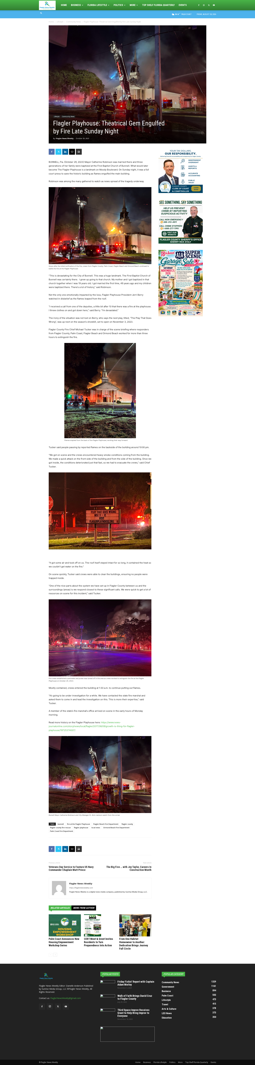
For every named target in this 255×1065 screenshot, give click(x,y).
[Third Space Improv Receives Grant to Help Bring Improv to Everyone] (107, 1014)
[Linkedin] (65, 152)
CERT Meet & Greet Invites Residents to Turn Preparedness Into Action (98, 942)
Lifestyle (60, 21)
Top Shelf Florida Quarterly (158, 5)
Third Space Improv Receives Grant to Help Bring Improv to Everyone (133, 1012)
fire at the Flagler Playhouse (78, 824)
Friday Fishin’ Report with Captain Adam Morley (135, 983)
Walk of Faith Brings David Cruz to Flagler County (134, 997)
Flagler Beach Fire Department (105, 824)
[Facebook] (199, 5)
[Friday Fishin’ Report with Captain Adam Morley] (107, 985)
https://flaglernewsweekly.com (81, 888)
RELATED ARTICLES (60, 907)
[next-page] (55, 955)
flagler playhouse (81, 827)
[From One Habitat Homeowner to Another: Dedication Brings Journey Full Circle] (135, 925)
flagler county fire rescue (60, 827)
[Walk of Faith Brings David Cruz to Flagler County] (107, 999)
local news (95, 827)
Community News (73, 21)
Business (76, 5)
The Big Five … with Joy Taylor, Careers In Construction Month (128, 868)
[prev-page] (50, 955)
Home (64, 5)
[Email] (72, 152)
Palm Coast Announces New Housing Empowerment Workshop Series (64, 942)
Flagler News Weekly (64, 138)
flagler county (127, 824)
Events (183, 5)
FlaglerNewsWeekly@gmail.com (65, 998)
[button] (41, 13)
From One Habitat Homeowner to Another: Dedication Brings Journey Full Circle (133, 943)
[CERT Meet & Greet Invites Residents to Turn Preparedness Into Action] (100, 925)
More (132, 5)
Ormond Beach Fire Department (116, 827)
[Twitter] (209, 5)
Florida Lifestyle (97, 5)
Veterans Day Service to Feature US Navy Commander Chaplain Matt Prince (71, 868)
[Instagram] (204, 5)
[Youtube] (214, 5)
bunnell (61, 824)
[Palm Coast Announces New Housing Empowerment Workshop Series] (65, 925)
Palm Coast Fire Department (61, 831)
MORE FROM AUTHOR (83, 907)
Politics (118, 5)
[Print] (79, 152)
